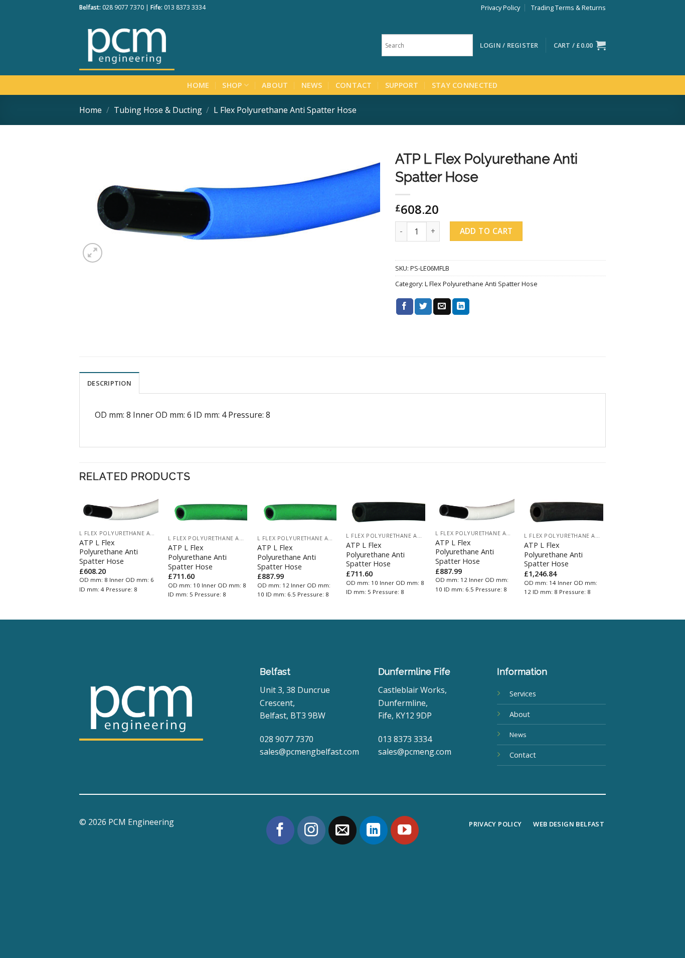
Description (109, 383)
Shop (232, 85)
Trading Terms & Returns (568, 7)
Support (402, 85)
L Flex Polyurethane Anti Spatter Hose (285, 109)
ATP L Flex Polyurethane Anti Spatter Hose (108, 552)
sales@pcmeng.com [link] (414, 751)
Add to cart (486, 230)
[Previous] (79, 556)
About (275, 85)
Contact (353, 85)
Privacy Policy (500, 7)
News (311, 85)
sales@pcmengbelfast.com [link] (309, 751)
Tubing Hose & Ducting (158, 109)
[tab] (109, 382)
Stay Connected (465, 85)
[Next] (602, 556)
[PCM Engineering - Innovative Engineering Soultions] (154, 45)
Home (198, 85)
